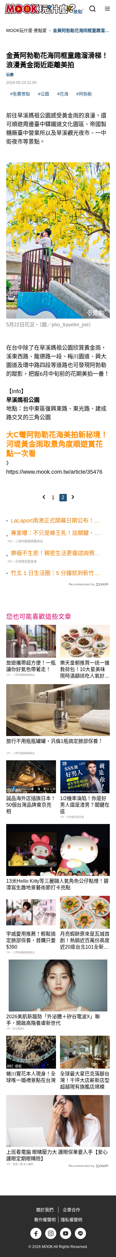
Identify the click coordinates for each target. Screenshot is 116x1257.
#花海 (62, 93)
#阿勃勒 (84, 93)
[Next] (72, 497)
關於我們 (45, 1209)
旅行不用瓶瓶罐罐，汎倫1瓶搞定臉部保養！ (54, 741)
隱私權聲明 (71, 1219)
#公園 (43, 93)
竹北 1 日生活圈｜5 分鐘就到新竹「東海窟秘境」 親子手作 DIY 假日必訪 (54, 573)
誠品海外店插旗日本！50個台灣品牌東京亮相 (31, 805)
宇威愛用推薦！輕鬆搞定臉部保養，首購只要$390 (31, 940)
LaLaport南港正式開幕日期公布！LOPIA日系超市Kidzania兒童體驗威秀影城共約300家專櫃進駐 (55, 521)
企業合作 (71, 1209)
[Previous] (43, 497)
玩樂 (10, 75)
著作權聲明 (45, 1219)
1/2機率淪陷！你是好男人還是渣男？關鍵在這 (85, 805)
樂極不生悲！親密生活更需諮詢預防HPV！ (55, 553)
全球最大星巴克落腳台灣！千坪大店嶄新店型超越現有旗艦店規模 (85, 1080)
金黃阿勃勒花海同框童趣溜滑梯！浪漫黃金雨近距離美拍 (81, 31)
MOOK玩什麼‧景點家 (26, 30)
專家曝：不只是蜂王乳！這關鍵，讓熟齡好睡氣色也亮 (55, 533)
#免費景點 (20, 93)
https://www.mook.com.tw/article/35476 (54, 472)
